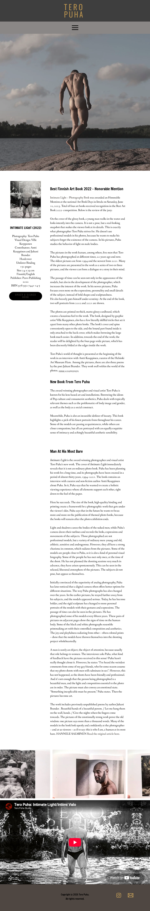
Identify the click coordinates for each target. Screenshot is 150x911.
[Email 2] (130, 895)
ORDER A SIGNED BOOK (25, 296)
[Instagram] (118, 895)
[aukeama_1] (83, 774)
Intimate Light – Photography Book (69, 198)
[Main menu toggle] (75, 28)
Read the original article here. (103, 734)
